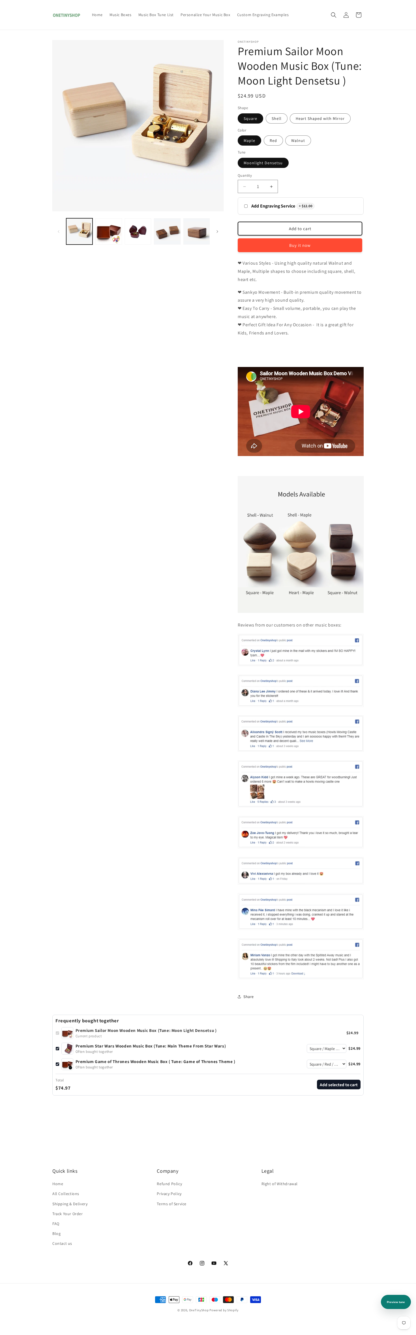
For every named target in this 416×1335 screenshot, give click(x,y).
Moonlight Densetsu (263, 162)
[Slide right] (217, 231)
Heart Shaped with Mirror (320, 118)
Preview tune (396, 1302)
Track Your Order (67, 1213)
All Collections (65, 1193)
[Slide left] (58, 231)
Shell (277, 118)
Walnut (298, 140)
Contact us (62, 1243)
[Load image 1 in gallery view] (79, 231)
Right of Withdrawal (279, 1183)
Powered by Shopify (224, 1310)
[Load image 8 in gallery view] (196, 231)
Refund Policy (169, 1183)
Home (57, 1183)
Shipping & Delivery (69, 1203)
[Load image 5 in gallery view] (138, 231)
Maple (249, 140)
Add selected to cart (339, 1084)
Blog (56, 1233)
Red (273, 140)
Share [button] (248, 996)
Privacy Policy (169, 1193)
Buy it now (300, 245)
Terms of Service (171, 1203)
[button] (333, 15)
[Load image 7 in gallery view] (167, 231)
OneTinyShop (199, 1310)
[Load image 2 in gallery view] (108, 231)
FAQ (55, 1223)
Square (250, 118)
